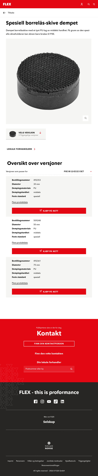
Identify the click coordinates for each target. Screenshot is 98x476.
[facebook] (35, 401)
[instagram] (42, 401)
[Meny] (94, 4)
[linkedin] (62, 401)
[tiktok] (55, 401)
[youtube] (49, 401)
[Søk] (88, 4)
